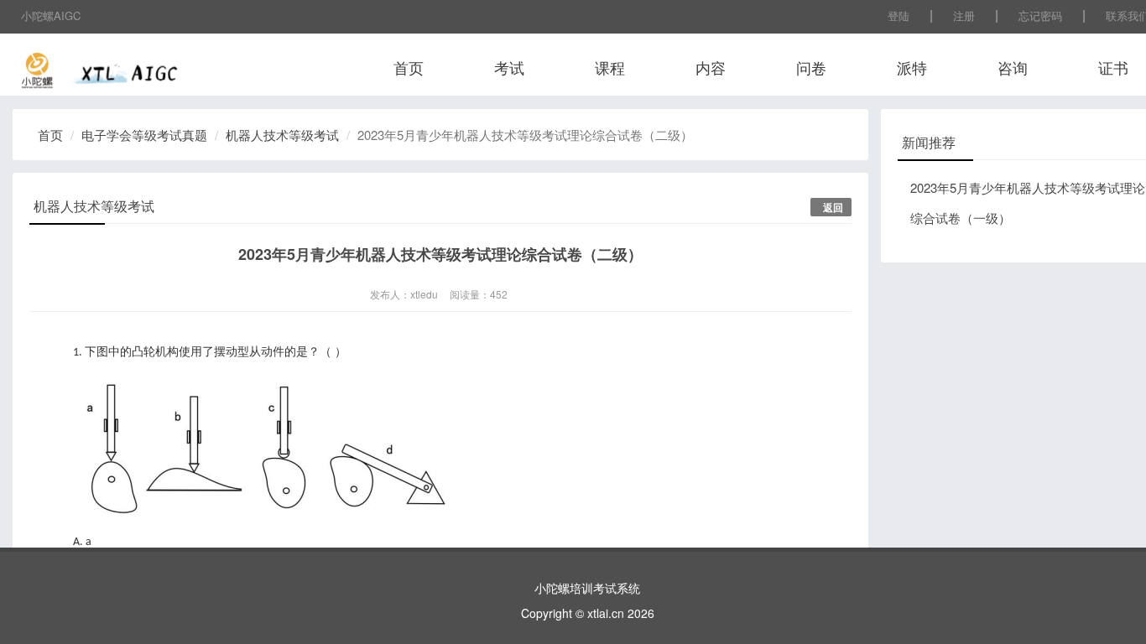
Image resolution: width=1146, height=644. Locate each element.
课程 (610, 67)
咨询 (1013, 67)
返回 (833, 207)
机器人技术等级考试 (282, 134)
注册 (964, 15)
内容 (710, 67)
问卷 (811, 67)
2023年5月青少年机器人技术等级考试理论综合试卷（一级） (1027, 202)
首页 (408, 67)
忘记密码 (1040, 15)
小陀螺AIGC (51, 15)
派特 (912, 67)
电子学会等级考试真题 (144, 134)
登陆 (898, 15)
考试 (509, 67)
